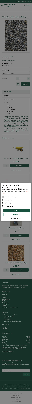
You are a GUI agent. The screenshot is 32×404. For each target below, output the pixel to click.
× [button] (28, 184)
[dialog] (16, 202)
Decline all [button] (16, 214)
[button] (16, 218)
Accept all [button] (16, 210)
